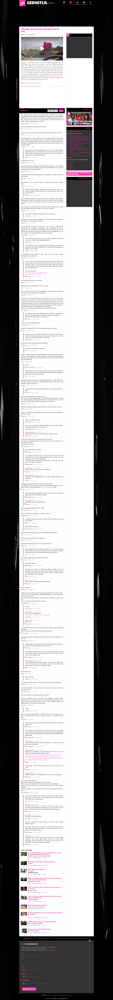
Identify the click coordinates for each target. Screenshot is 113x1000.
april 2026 (70, 167)
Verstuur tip (30, 989)
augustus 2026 (71, 162)
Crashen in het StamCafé (73, 146)
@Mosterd (30, 908)
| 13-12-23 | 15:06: (32, 804)
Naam (23, 973)
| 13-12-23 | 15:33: (34, 500)
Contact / (35, 938)
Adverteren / (80, 938)
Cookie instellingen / (60, 938)
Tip (23, 953)
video (34, 83)
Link (23, 966)
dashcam (37, 83)
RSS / (44, 938)
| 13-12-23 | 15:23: (34, 750)
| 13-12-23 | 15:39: (32, 468)
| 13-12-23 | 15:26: (33, 612)
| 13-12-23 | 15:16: (32, 836)
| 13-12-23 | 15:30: (34, 773)
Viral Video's (49, 995)
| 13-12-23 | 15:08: (32, 815)
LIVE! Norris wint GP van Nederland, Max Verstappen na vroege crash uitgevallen (79, 153)
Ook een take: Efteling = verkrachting (76, 147)
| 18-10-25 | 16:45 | (39, 901)
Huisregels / (40, 938)
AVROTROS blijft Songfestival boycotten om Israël (78, 136)
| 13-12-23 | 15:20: (32, 741)
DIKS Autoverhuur (67, 995)
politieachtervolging (28, 83)
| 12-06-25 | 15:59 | (39, 932)
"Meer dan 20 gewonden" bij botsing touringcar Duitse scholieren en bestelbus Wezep (79, 143)
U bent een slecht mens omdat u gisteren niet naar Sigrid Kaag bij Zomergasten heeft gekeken (79, 138)
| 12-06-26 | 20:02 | (39, 857)
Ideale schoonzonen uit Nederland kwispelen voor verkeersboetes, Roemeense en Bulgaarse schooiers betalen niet (79, 150)
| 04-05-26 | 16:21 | (39, 865)
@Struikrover (24, 86)
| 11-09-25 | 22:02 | (40, 908)
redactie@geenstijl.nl (51, 950)
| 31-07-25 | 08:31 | (40, 917)
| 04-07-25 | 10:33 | (39, 925)
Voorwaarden (86, 938)
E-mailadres (25, 980)
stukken (56, 995)
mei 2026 (70, 166)
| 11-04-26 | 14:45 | (39, 874)
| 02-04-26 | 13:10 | (39, 883)
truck (41, 83)
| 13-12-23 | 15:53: (33, 475)
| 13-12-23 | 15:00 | (34, 86)
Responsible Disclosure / (71, 938)
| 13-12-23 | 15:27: (34, 661)
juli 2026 (70, 163)
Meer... (69, 169)
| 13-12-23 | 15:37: (31, 580)
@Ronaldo (30, 857)
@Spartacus (30, 917)
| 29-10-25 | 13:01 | (39, 892)
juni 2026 (70, 165)
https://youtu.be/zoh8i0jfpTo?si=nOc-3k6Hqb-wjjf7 (37, 615)
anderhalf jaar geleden (57, 76)
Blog (60, 995)
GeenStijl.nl (48, 998)
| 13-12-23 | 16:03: (34, 432)
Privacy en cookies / (50, 938)
